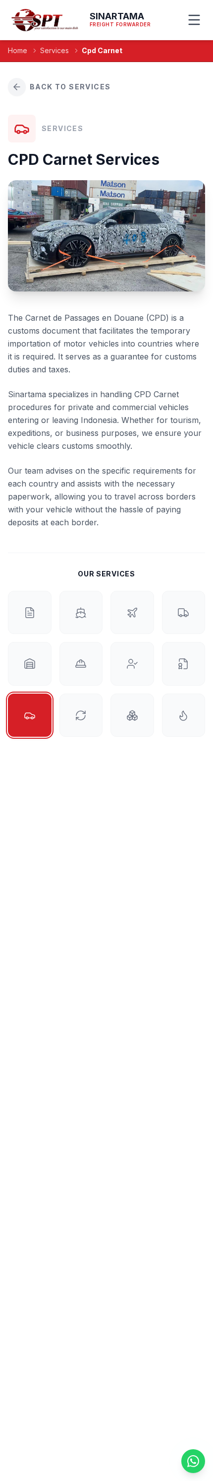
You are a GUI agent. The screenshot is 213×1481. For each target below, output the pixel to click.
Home (17, 50)
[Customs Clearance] (30, 613)
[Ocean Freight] (81, 613)
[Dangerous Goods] (184, 715)
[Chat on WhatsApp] (193, 1461)
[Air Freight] (132, 613)
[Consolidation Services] (132, 715)
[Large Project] (81, 664)
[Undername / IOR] (132, 664)
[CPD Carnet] (30, 715)
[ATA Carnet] (184, 664)
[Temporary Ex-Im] (81, 715)
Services (54, 50)
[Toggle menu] (194, 20)
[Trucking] (184, 613)
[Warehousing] (30, 664)
